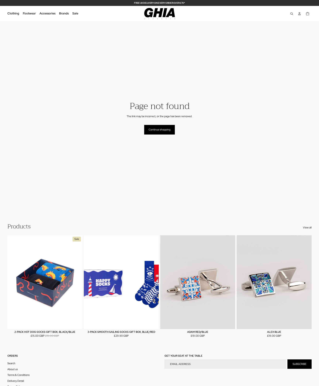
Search (11, 363)
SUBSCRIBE (299, 364)
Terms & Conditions (18, 375)
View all (307, 227)
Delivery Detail (15, 380)
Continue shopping (159, 129)
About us (12, 369)
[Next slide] (76, 282)
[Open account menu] (299, 14)
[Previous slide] (12, 282)
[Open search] (292, 14)
